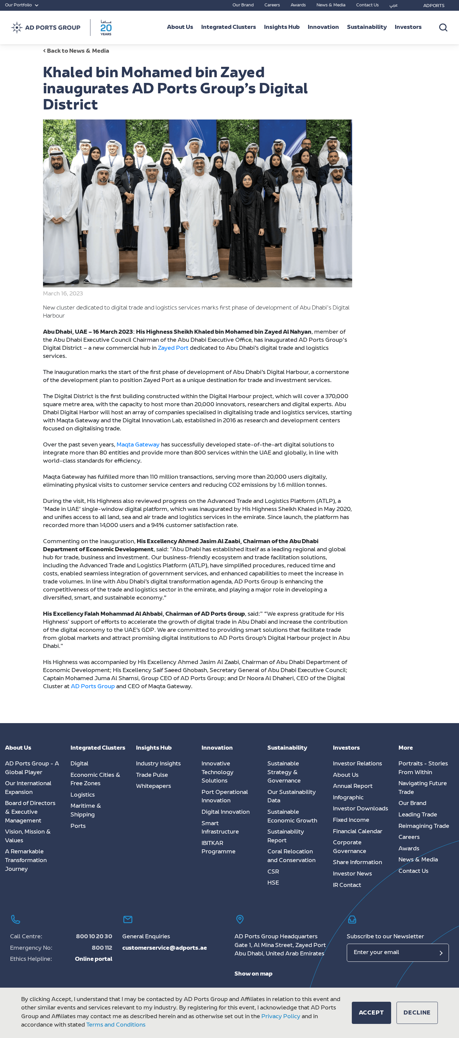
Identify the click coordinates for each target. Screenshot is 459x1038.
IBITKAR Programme (219, 848)
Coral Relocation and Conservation (291, 856)
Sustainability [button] (367, 27)
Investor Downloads (360, 809)
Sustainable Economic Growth (292, 816)
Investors (408, 27)
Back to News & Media (78, 51)
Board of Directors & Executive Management (30, 812)
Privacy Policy (280, 1017)
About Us (346, 775)
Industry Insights (158, 764)
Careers (272, 5)
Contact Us (367, 5)
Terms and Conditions (115, 1025)
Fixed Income (351, 820)
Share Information (357, 863)
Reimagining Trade (424, 826)
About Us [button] (180, 27)
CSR (273, 872)
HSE (273, 883)
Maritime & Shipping (86, 810)
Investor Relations (357, 764)
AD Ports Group (93, 687)
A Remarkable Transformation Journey (26, 860)
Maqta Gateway (138, 445)
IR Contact (347, 886)
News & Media (331, 5)
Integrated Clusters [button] (228, 27)
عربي (393, 5)
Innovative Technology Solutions (218, 772)
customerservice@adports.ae (164, 948)
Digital (79, 764)
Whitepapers (153, 787)
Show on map (254, 974)
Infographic (348, 798)
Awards (298, 5)
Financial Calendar (357, 832)
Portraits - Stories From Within (423, 768)
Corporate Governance (349, 847)
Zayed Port (173, 348)
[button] (371, 1013)
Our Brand (243, 5)
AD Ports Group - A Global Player (32, 768)
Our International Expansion (28, 788)
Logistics (83, 795)
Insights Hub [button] (282, 27)
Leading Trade (418, 815)
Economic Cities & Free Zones (96, 779)
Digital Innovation (226, 812)
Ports (78, 826)
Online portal (93, 959)
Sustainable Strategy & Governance (284, 772)
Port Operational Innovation (225, 797)
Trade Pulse (152, 775)
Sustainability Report (285, 836)
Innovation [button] (323, 27)
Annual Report (353, 787)
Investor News (352, 874)
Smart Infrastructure (220, 828)
